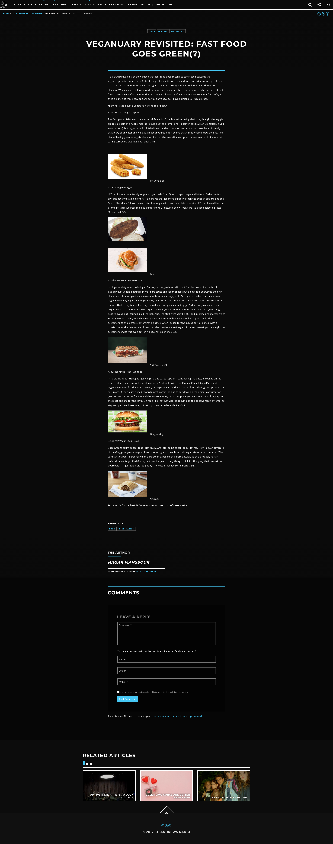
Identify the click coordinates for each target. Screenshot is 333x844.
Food (112, 529)
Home (17, 4)
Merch (101, 4)
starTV (90, 4)
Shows (44, 4)
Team (55, 4)
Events (77, 4)
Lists (14, 13)
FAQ (150, 4)
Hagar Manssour (145, 572)
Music (65, 4)
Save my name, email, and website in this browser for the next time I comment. (153, 692)
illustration (126, 529)
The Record (117, 4)
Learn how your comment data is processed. (177, 716)
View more (109, 785)
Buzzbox (30, 4)
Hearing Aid (136, 4)
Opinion (23, 13)
